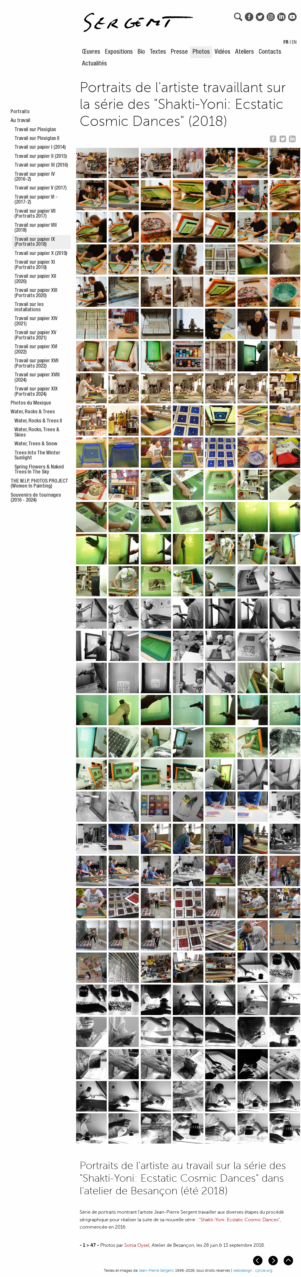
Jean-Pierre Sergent (155, 1270)
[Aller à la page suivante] (273, 1260)
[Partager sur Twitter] (283, 138)
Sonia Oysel (136, 1245)
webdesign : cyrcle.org (252, 1270)
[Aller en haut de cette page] (289, 1260)
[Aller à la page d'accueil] (138, 19)
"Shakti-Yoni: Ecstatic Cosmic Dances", (240, 1219)
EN (294, 42)
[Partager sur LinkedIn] (292, 138)
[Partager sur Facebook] (273, 138)
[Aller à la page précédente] (258, 1260)
